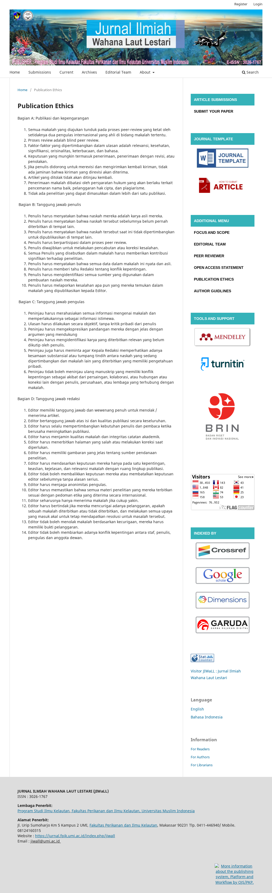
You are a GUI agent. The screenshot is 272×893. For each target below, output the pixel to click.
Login (257, 4)
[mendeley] (222, 338)
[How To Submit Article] (222, 186)
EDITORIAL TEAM (210, 244)
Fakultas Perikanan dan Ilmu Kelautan (105, 810)
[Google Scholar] (222, 576)
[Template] (222, 159)
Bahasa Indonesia (207, 717)
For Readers (200, 749)
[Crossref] (222, 551)
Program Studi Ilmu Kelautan (44, 810)
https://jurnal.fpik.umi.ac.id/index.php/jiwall (75, 835)
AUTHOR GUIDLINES (212, 291)
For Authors (200, 757)
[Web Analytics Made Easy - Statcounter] (202, 660)
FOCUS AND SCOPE (212, 232)
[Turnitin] (222, 365)
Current (66, 72)
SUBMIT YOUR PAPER (213, 111)
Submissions (39, 72)
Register (240, 4)
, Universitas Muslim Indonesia (167, 810)
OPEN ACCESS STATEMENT (219, 267)
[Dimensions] (222, 601)
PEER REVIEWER (209, 256)
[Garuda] (222, 625)
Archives (89, 72)
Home (15, 72)
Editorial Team (118, 72)
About (145, 72)
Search (252, 72)
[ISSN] (222, 418)
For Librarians (201, 765)
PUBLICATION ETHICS (214, 279)
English (197, 709)
